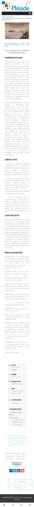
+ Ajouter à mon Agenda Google (17, 437)
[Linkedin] (18, 470)
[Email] (22, 470)
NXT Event (19, 488)
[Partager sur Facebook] (11, 470)
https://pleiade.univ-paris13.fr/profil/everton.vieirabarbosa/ (18, 422)
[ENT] (4, 505)
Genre (24, 453)
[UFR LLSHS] (13, 505)
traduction (10, 458)
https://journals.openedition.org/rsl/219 (16, 298)
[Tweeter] (15, 470)
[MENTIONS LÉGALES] (21, 505)
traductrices (20, 458)
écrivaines (16, 453)
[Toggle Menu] (30, 13)
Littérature (10, 456)
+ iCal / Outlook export (17, 443)
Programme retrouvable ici (12, 352)
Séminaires (16, 403)
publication (20, 456)
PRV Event (22, 482)
